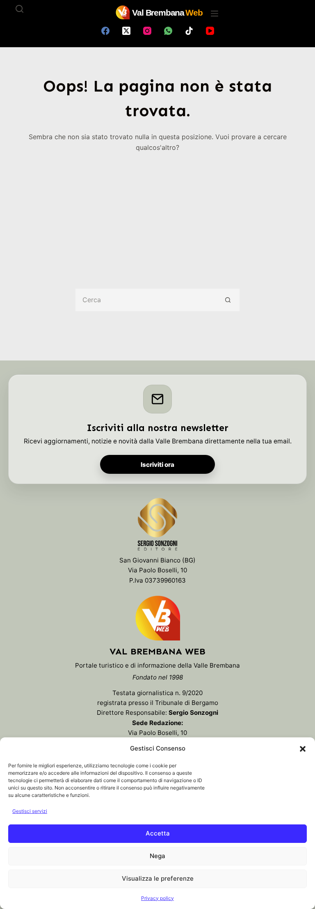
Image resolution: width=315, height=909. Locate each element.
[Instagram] (147, 31)
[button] (303, 749)
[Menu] (214, 13)
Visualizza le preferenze (158, 878)
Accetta (158, 833)
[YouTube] (210, 31)
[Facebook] (105, 31)
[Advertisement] (157, 214)
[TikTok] (189, 31)
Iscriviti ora (157, 464)
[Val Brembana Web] (157, 617)
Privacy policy (157, 898)
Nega (157, 856)
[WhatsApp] (168, 31)
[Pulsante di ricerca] (228, 300)
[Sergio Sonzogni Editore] (157, 526)
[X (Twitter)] (126, 31)
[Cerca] (19, 9)
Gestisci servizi (29, 811)
